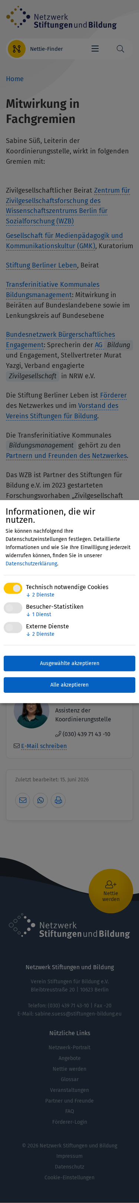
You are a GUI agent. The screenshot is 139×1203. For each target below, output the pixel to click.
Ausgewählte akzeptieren (69, 663)
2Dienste (40, 595)
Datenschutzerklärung (31, 564)
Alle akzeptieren (69, 685)
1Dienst (38, 614)
